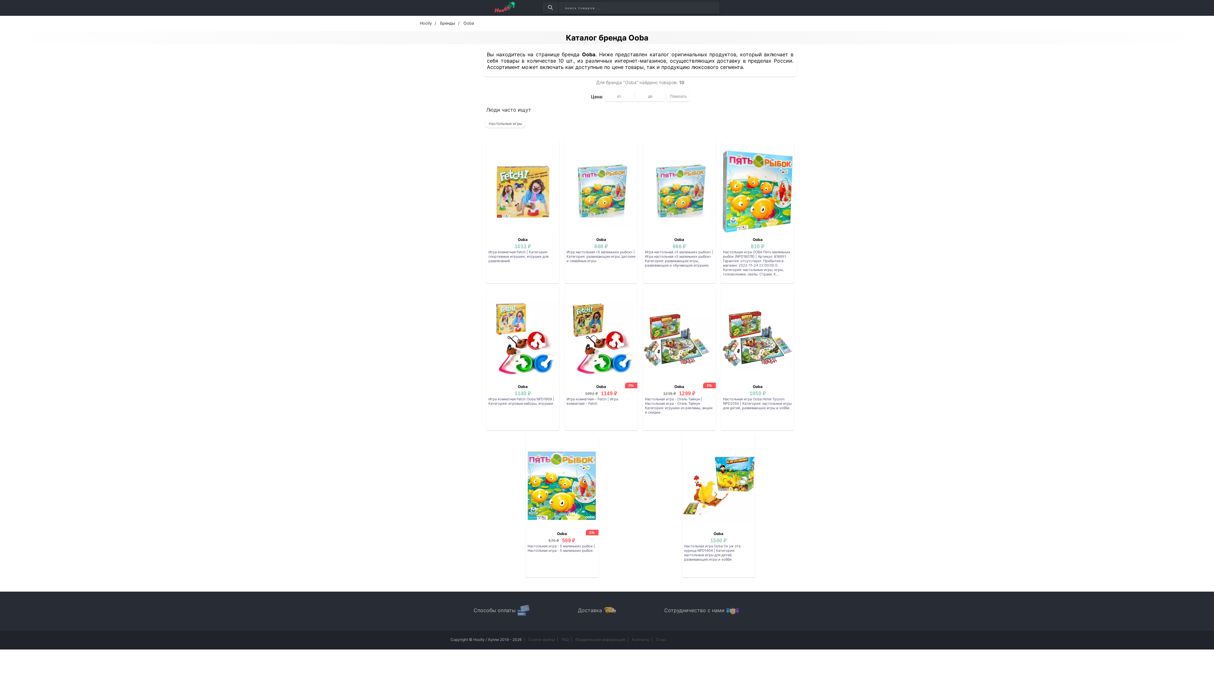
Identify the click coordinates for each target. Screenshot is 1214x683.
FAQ (565, 639)
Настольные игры (505, 123)
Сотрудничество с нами (694, 610)
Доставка (590, 610)
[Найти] (550, 8)
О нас (661, 639)
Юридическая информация (600, 639)
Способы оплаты (495, 610)
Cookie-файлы (541, 639)
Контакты (640, 639)
